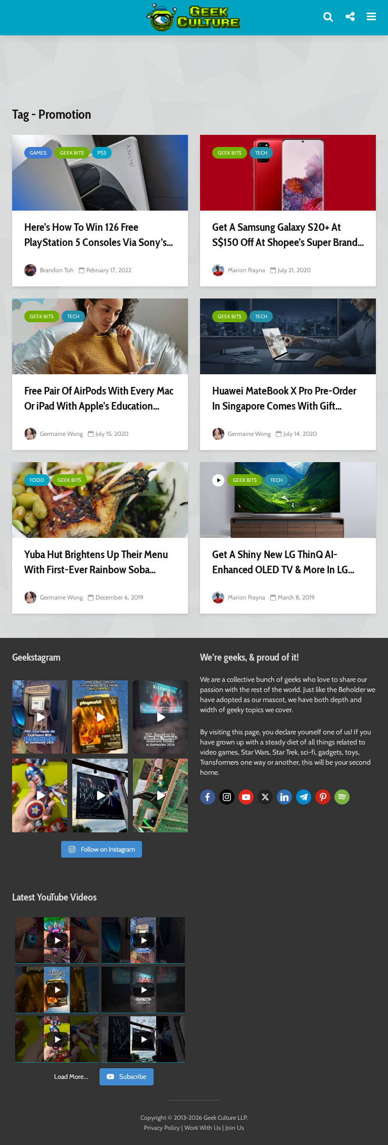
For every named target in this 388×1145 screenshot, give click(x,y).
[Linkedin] (284, 797)
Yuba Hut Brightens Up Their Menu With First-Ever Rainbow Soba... (96, 561)
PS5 (102, 153)
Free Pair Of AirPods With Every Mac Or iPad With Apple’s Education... (98, 398)
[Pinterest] (322, 797)
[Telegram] (303, 797)
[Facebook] (207, 797)
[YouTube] (246, 797)
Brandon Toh (56, 270)
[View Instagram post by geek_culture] (61, 748)
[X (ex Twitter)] (265, 797)
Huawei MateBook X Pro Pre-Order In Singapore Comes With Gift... (284, 398)
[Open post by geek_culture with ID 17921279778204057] (99, 795)
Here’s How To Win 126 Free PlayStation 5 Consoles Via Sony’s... (98, 234)
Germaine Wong (60, 433)
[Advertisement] (196, 77)
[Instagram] (226, 797)
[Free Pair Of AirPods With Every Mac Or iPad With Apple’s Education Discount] (100, 336)
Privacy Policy (162, 1127)
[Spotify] (342, 797)
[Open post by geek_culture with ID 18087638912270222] (160, 717)
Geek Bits (72, 153)
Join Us (234, 1127)
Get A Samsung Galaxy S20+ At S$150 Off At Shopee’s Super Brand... (288, 234)
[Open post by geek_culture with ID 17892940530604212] (160, 795)
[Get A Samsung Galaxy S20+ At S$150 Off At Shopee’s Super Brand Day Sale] (288, 173)
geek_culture (39, 688)
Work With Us (202, 1127)
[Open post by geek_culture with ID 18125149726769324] (99, 717)
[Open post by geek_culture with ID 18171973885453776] (39, 795)
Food (37, 480)
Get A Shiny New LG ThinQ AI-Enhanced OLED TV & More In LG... (283, 561)
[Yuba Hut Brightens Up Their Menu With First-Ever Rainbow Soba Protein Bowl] (100, 500)
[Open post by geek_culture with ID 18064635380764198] (39, 717)
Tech (261, 153)
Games (38, 153)
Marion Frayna (245, 270)
